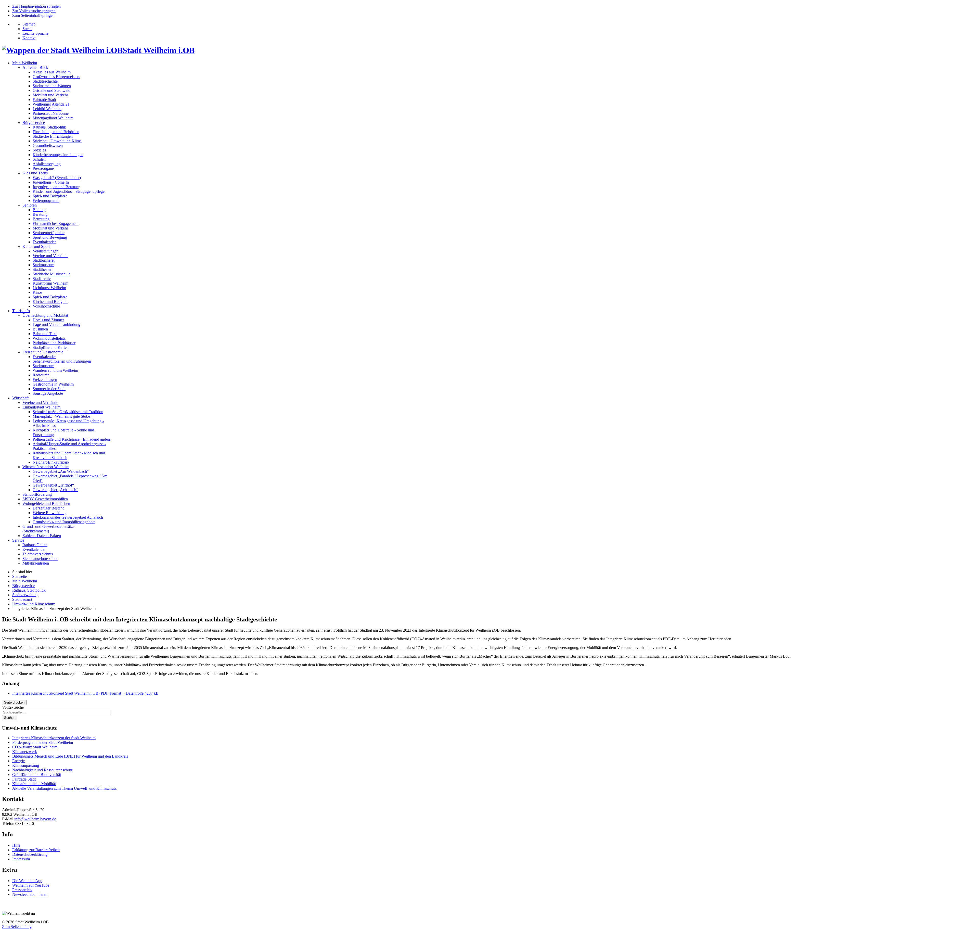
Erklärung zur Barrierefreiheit (36, 850)
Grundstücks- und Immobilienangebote (64, 522)
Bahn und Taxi (45, 333)
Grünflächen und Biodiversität (36, 774)
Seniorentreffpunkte (49, 233)
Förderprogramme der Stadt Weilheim (42, 742)
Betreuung (41, 219)
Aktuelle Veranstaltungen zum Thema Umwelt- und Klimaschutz (64, 788)
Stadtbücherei (44, 260)
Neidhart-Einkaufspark (51, 462)
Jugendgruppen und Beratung (56, 187)
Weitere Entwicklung (50, 513)
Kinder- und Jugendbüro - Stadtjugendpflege (69, 191)
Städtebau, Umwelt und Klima (57, 141)
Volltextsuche (13, 707)
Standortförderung (37, 494)
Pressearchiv (22, 890)
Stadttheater (42, 269)
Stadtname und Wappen (52, 86)
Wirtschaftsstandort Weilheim (45, 467)
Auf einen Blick (35, 67)
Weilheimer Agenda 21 (51, 104)
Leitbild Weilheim (47, 109)
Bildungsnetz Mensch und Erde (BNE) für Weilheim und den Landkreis (70, 756)
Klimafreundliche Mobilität (34, 784)
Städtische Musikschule (51, 274)
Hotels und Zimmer (48, 320)
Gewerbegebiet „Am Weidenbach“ (61, 471)
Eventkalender (44, 242)
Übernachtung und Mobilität (45, 315)
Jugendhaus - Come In (51, 182)
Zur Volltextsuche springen (34, 11)
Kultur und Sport (36, 246)
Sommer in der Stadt (49, 389)
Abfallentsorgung (47, 164)
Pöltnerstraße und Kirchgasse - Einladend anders (72, 439)
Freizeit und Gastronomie (42, 352)
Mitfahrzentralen (35, 563)
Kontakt (28, 38)
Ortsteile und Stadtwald (51, 90)
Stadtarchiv (42, 278)
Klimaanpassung (25, 765)
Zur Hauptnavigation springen (36, 6)
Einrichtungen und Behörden (56, 132)
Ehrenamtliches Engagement (56, 223)
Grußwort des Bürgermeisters (56, 76)
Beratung (40, 214)
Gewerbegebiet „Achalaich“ (55, 490)
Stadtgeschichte (45, 81)
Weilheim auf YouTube (30, 885)
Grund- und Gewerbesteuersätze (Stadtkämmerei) (48, 528)
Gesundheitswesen (48, 145)
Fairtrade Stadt (44, 99)
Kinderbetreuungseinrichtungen (58, 154)
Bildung (39, 210)
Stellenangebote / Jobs (40, 558)
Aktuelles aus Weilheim (52, 72)
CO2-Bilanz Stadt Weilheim (34, 747)
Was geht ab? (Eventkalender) (57, 177)
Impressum (21, 859)
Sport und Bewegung (50, 237)
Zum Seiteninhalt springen (33, 15)
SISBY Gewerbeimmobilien (45, 499)
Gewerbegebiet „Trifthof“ (53, 485)
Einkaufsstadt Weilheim (41, 407)
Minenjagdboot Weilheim (53, 118)
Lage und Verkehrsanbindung (56, 324)
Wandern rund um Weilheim (55, 370)
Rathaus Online (34, 545)
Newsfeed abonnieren (29, 894)
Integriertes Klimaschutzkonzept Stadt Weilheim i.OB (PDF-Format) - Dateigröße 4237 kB (85, 693)
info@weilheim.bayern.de (35, 819)
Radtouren (41, 375)
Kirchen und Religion (50, 301)
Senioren (29, 205)
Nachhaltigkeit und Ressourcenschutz (42, 770)
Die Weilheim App (27, 880)
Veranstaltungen (45, 251)
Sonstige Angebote (48, 393)
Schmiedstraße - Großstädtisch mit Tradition (68, 412)
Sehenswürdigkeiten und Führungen (62, 361)
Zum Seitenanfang (17, 926)
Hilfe (16, 845)
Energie (18, 761)
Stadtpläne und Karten (51, 347)
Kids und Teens (35, 173)
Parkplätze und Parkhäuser (54, 343)
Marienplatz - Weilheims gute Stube (61, 416)
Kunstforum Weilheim (50, 283)
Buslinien (40, 329)
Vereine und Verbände (50, 255)
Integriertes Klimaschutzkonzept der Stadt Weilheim (54, 738)
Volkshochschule (46, 306)
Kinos (37, 292)
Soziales (39, 150)
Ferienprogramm (46, 200)
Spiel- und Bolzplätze (50, 196)
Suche (27, 29)
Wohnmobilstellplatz (49, 338)
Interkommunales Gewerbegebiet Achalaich (68, 517)
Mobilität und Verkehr (50, 95)
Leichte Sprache (35, 33)
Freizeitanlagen (45, 379)
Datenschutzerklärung (29, 854)
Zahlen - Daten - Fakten (41, 535)
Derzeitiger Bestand (49, 508)
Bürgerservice (33, 122)
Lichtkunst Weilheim (49, 288)
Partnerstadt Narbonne (51, 113)
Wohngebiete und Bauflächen (46, 503)
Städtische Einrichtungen (53, 136)
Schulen (39, 159)
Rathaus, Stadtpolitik (49, 127)
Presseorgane (43, 168)
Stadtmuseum (43, 265)
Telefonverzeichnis (37, 554)
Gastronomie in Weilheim (53, 384)
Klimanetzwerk (24, 751)
